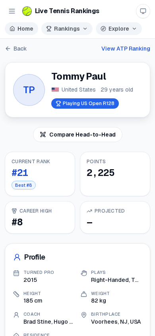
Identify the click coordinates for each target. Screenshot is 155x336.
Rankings (67, 28)
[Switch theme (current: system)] (143, 11)
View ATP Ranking (125, 48)
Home (25, 28)
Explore (118, 28)
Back (20, 48)
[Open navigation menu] (12, 11)
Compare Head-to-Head (82, 134)
